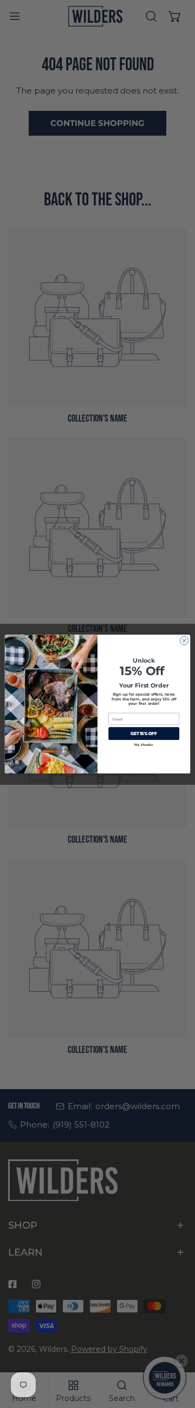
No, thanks (143, 745)
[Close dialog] (184, 641)
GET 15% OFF (144, 733)
